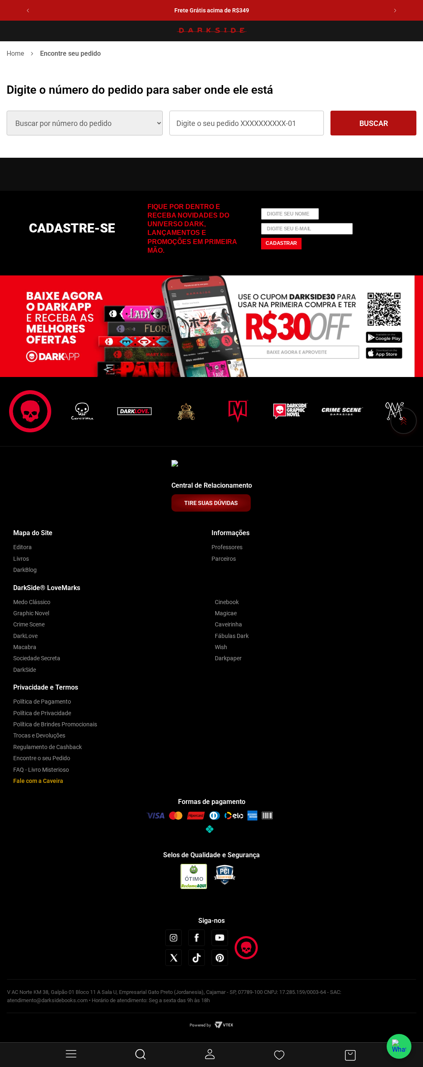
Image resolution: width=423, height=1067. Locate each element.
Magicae (226, 613)
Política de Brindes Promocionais (55, 724)
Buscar (373, 123)
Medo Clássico (31, 602)
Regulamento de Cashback (47, 747)
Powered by (200, 1025)
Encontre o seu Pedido (41, 758)
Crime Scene (29, 624)
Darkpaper (228, 658)
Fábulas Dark (232, 636)
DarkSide (24, 669)
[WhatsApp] (399, 1046)
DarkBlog (25, 570)
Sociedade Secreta (36, 658)
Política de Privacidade (42, 713)
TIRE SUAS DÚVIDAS (211, 503)
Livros (21, 558)
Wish (221, 647)
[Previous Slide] (28, 10)
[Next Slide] (395, 10)
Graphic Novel (31, 613)
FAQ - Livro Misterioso (41, 769)
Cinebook (227, 602)
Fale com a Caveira (38, 781)
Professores (227, 547)
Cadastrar (281, 243)
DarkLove (25, 636)
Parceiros (224, 558)
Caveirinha (228, 624)
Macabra (24, 647)
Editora (22, 547)
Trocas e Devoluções (39, 735)
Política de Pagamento (42, 701)
